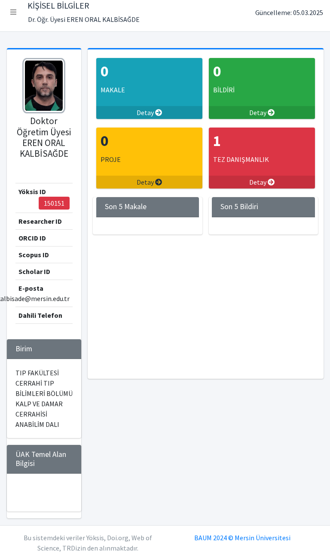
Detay (146, 112)
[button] (13, 12)
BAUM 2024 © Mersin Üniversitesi (242, 537)
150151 (54, 203)
